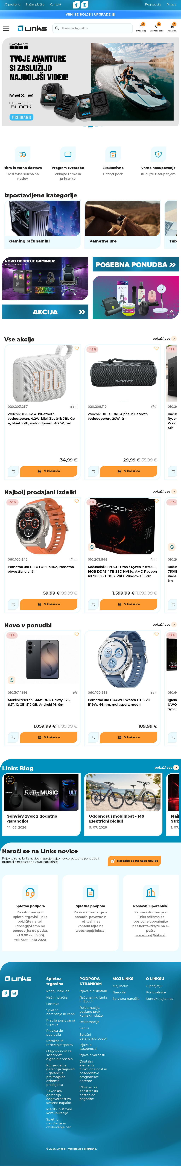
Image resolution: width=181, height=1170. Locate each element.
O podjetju (12, 4)
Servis (84, 1028)
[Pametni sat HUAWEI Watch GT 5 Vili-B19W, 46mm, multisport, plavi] (122, 688)
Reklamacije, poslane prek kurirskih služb (91, 1011)
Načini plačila (35, 4)
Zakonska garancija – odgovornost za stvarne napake (58, 1097)
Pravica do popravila (54, 1033)
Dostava (52, 1004)
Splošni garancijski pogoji (93, 1036)
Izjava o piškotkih (93, 991)
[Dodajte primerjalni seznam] (13, 471)
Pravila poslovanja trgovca (60, 1022)
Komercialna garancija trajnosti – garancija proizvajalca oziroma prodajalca (60, 1075)
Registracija (153, 4)
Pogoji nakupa (57, 991)
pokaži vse (161, 339)
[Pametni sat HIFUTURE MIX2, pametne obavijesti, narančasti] (42, 555)
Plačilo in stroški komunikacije (59, 1111)
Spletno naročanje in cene (60, 1012)
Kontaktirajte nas (159, 999)
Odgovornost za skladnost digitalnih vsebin (59, 1055)
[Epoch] (45, 278)
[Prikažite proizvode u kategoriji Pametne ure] (122, 224)
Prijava (171, 4)
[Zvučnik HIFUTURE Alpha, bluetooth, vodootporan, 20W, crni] (122, 412)
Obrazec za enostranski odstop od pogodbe (89, 1093)
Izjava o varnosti (92, 1055)
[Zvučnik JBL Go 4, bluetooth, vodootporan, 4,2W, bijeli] (42, 412)
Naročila (119, 992)
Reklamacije (89, 1022)
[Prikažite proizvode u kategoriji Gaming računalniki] (42, 224)
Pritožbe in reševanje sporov (59, 1043)
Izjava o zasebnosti (88, 1047)
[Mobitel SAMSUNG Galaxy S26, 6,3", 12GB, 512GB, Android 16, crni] (42, 688)
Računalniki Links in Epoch (94, 999)
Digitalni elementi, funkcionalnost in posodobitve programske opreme (93, 1071)
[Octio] (136, 297)
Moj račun (120, 986)
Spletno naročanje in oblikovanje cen (58, 1123)
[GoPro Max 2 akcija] (90, 81)
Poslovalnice (156, 992)
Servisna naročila (126, 999)
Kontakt (55, 4)
